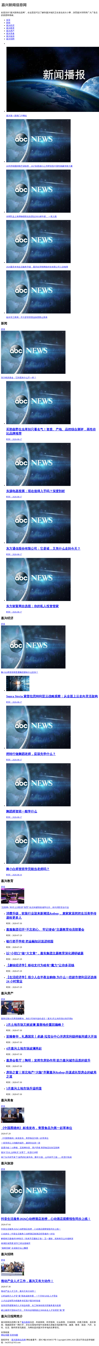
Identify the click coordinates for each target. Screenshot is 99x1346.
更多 (3, 329)
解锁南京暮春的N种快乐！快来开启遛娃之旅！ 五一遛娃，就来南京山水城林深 (37, 1238)
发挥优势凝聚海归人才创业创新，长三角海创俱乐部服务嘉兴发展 (31, 1305)
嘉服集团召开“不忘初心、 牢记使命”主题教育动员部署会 (45, 929)
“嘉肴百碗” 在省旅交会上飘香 (14, 1248)
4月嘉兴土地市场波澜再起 (24, 1048)
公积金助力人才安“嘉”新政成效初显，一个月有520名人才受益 (29, 1296)
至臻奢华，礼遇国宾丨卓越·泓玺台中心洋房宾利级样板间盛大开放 (51, 1036)
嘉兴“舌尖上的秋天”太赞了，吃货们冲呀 (19, 1152)
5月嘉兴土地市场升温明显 (24, 1088)
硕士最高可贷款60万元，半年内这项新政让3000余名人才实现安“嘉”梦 (33, 1310)
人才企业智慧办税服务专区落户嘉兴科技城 (20, 1301)
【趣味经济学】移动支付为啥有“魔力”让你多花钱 (40, 965)
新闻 (8, 23)
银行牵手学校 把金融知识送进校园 (29, 941)
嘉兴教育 (10, 28)
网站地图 (5, 1335)
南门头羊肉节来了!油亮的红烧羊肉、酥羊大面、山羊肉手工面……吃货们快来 (36, 1157)
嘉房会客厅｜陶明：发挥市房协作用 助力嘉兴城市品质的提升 (48, 1060)
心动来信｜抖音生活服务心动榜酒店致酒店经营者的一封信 (28, 1234)
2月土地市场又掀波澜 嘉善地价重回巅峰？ (35, 1024)
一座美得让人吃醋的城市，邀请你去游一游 (20, 1143)
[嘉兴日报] (14, 8)
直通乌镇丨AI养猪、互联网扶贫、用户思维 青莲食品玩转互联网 (30, 1148)
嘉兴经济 (10, 25)
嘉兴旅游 (10, 36)
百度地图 (14, 1335)
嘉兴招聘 (10, 39)
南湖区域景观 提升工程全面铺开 (15, 1243)
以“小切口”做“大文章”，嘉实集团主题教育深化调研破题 (45, 953)
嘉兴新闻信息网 (18, 1340)
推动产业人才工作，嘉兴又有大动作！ (27, 1281)
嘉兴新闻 (26, 1322)
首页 (8, 20)
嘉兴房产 (10, 31)
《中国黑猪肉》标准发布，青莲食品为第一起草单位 (36, 1128)
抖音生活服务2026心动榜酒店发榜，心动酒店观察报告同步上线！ (46, 1219)
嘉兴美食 (10, 33)
